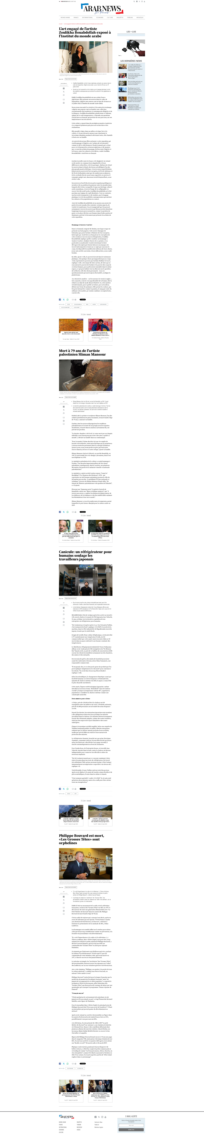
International (87, 17)
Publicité (97, 1125)
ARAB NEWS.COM (65, 1)
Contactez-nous (98, 1122)
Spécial (80, 319)
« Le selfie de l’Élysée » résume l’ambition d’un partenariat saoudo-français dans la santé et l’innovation (135, 67)
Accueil (60, 24)
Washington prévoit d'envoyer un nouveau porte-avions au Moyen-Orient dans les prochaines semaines (135, 91)
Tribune (130, 17)
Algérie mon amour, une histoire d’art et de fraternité (71, 333)
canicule (68, 793)
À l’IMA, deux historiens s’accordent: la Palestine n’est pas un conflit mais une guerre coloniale (71, 536)
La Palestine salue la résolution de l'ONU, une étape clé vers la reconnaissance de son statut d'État (100, 536)
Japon (75, 793)
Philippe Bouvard (70, 1068)
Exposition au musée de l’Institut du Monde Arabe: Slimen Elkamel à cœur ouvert (100, 334)
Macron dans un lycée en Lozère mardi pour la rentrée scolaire (135, 83)
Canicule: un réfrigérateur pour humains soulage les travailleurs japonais (85, 556)
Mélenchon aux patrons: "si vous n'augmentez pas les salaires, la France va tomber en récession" (135, 99)
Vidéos (78, 1130)
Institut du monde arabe (65, 307)
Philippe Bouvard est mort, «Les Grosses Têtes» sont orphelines (81, 839)
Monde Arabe (65, 17)
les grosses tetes (80, 1068)
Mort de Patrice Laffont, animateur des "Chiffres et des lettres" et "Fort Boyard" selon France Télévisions (100, 1096)
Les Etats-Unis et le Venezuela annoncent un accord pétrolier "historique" (135, 76)
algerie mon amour (103, 304)
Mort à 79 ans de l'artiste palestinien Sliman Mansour (82, 353)
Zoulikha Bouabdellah (78, 304)
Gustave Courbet (76, 307)
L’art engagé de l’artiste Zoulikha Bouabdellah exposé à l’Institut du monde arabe (83, 24)
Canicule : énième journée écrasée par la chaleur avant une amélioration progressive (100, 820)
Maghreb (94, 304)
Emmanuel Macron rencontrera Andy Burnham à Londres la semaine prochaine (134, 107)
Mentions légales (99, 1127)
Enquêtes (120, 17)
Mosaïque (140, 17)
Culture (110, 17)
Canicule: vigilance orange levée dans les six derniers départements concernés (71, 820)
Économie (99, 17)
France (76, 17)
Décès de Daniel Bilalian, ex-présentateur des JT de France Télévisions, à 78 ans (71, 1095)
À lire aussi (86, 314)
